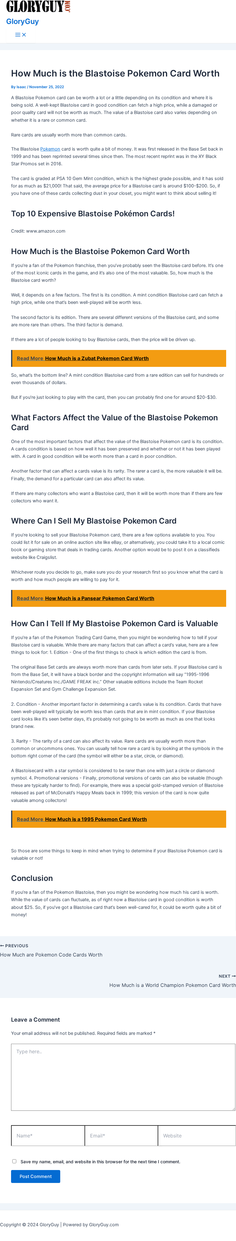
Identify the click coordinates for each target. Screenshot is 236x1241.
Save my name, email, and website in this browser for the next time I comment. (100, 1161)
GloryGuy (22, 21)
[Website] (197, 1136)
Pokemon (50, 149)
